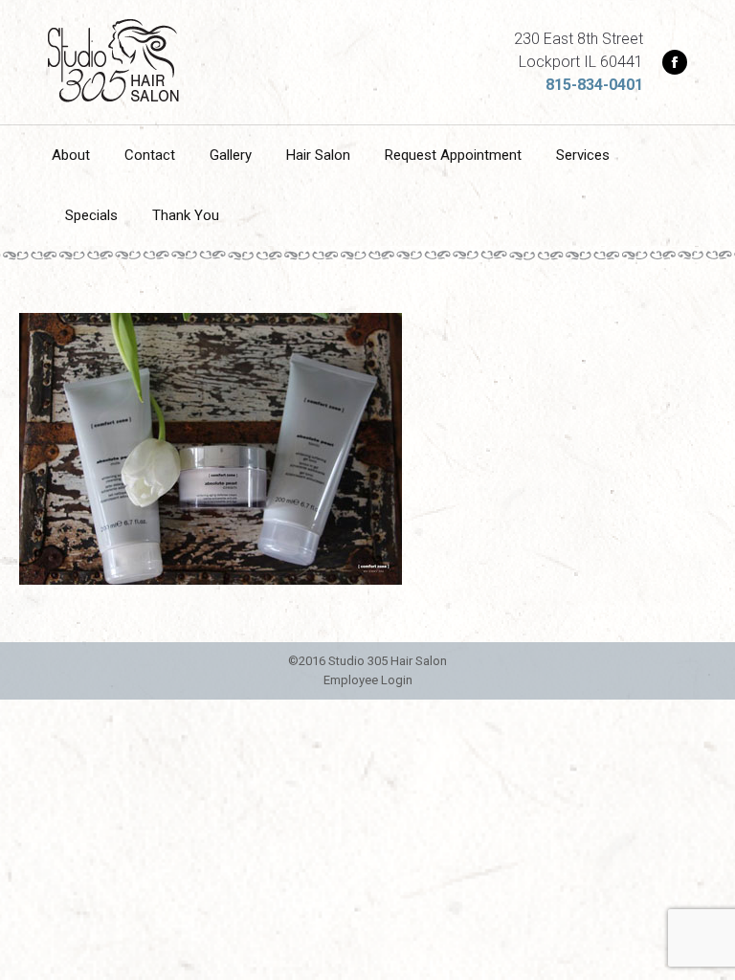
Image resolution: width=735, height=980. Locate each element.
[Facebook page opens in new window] (674, 62)
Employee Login (367, 680)
